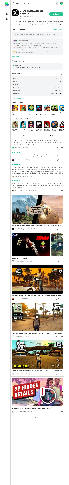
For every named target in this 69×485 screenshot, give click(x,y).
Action (31, 16)
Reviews (26, 3)
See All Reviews (16, 56)
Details (19, 3)
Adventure (26, 16)
